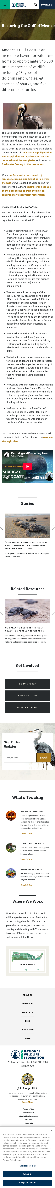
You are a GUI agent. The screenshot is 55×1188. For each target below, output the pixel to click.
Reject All (27, 1174)
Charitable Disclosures (28, 1116)
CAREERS (28, 1038)
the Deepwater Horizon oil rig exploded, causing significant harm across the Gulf (25, 179)
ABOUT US (27, 995)
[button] (43, 757)
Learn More (26, 833)
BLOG (27, 1021)
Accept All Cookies (27, 1182)
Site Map (28, 1120)
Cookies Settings (27, 1165)
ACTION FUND (27, 1029)
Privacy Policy (28, 1113)
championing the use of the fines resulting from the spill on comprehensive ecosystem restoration (26, 190)
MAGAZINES (27, 1012)
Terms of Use (28, 1109)
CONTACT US (27, 1004)
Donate (46, 4)
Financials (28, 1123)
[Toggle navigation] (5, 4)
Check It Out (27, 885)
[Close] (51, 1130)
